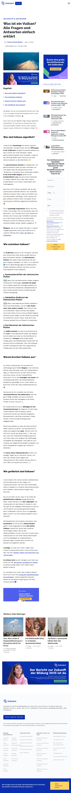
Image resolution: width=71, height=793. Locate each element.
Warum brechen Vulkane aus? (15, 101)
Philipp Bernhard (59, 121)
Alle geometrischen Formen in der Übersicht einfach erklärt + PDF (59, 103)
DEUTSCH (63, 96)
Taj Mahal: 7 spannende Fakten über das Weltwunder (57, 640)
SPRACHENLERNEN (58, 140)
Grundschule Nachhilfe (26, 736)
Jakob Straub (58, 107)
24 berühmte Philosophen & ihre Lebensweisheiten (57, 147)
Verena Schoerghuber (15, 42)
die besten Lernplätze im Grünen (26, 562)
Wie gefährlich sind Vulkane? (15, 105)
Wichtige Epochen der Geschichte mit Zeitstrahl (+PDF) (58, 116)
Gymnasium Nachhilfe (26, 743)
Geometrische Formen (59, 736)
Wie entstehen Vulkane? (13, 97)
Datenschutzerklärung (53, 226)
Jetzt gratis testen (14, 717)
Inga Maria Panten (59, 151)
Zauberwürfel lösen (58, 759)
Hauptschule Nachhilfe (26, 739)
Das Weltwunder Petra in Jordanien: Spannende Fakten (35, 640)
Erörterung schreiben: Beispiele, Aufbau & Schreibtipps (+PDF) (58, 91)
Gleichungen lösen (58, 739)
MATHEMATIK (56, 109)
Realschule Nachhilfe (26, 749)
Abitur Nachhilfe (24, 752)
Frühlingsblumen (57, 753)
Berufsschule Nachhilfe (26, 746)
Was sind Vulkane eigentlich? (15, 93)
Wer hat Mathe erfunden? (60, 756)
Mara (55, 96)
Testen (18, 3)
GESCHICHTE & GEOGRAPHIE (14, 19)
